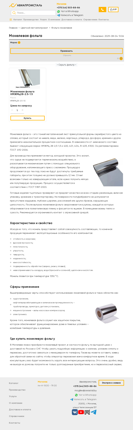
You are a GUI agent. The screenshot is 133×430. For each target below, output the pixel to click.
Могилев (61, 3)
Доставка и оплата (20, 409)
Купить (27, 118)
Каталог (13, 383)
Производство (17, 389)
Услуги (12, 396)
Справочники (16, 416)
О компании (15, 403)
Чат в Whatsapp (69, 11)
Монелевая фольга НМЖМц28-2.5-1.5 (22, 93)
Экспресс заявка (111, 382)
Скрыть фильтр (66, 64)
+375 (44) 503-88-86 (68, 7)
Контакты (14, 422)
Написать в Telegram (71, 15)
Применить (66, 50)
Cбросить (67, 55)
